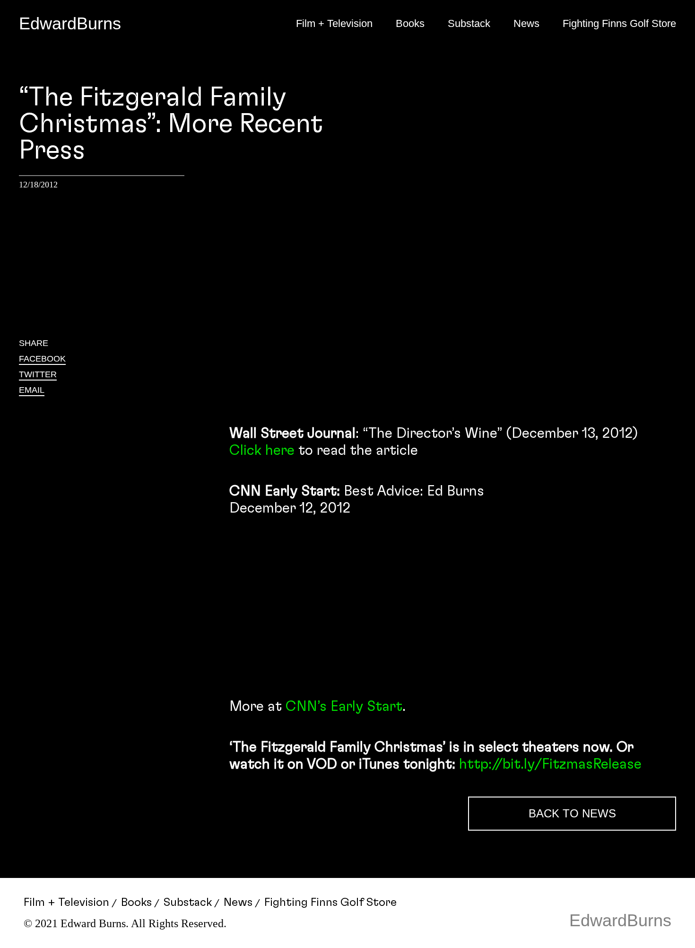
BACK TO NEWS (572, 813)
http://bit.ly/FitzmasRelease (550, 764)
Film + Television (334, 23)
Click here (262, 450)
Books (410, 23)
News (526, 23)
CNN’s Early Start (344, 707)
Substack (469, 23)
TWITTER (38, 374)
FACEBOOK (42, 358)
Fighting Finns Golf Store (619, 23)
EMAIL (31, 390)
